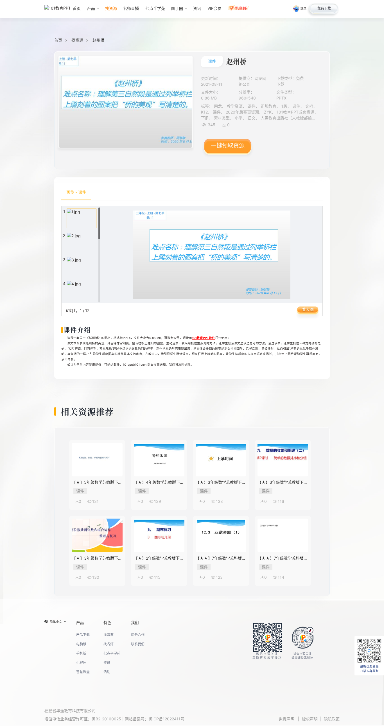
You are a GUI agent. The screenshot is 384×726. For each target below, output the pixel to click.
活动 (106, 672)
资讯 (106, 663)
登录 (303, 8)
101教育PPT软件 (203, 338)
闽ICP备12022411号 (166, 718)
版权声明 (310, 718)
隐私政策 (332, 718)
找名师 (108, 644)
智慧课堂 (83, 672)
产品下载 (83, 635)
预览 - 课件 (76, 192)
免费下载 (324, 8)
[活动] (238, 9)
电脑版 (81, 644)
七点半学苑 (111, 653)
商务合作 (137, 635)
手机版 (81, 653)
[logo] (57, 9)
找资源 (77, 40)
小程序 (81, 663)
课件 (212, 61)
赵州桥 (98, 40)
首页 (58, 40)
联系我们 (137, 644)
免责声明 (287, 718)
